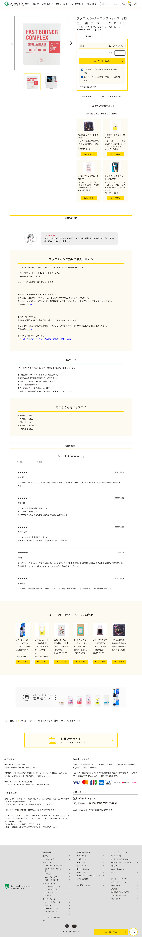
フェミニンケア (50, 892)
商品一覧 (13, 720)
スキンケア (47, 895)
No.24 (113, 872)
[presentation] (12, 43)
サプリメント (49, 874)
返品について (81, 872)
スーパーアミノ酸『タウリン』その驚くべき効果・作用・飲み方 (45, 339)
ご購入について (82, 859)
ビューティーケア (51, 877)
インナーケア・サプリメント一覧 (55, 870)
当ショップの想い (117, 856)
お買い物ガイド (82, 856)
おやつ (47, 914)
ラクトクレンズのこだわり (120, 859)
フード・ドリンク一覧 (52, 902)
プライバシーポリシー (118, 895)
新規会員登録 (115, 885)
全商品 (45, 856)
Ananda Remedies (117, 869)
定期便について (84, 885)
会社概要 (114, 889)
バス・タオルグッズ (52, 889)
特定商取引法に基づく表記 (120, 892)
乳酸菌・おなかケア (52, 880)
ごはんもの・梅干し (52, 908)
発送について (81, 862)
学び (44, 920)
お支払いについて (83, 869)
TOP (6, 720)
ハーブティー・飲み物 (52, 917)
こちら (29, 304)
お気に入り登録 (89, 86)
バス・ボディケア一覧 (52, 886)
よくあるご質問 (82, 879)
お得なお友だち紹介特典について (88, 876)
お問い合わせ (115, 899)
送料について (81, 866)
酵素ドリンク (47, 862)
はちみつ (48, 905)
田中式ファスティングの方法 (121, 862)
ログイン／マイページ (118, 882)
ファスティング (48, 859)
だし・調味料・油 (51, 911)
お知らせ (114, 866)
